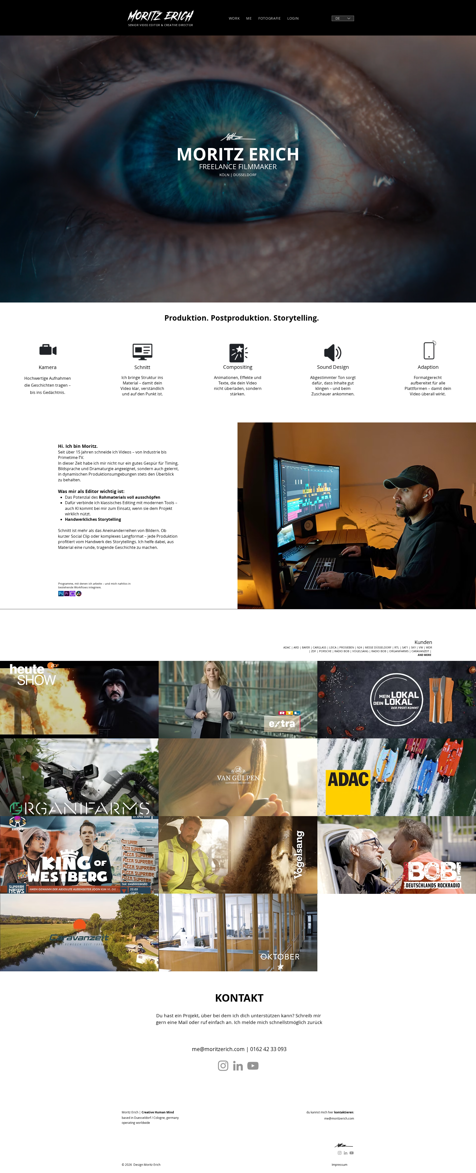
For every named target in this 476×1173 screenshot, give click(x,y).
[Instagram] (223, 1066)
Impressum (339, 1165)
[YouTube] (253, 1066)
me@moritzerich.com (218, 1049)
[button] (79, 700)
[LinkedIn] (238, 1066)
